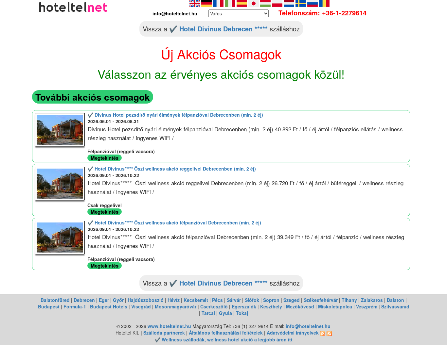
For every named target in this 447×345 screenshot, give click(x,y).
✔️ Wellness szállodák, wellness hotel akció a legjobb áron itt (224, 339)
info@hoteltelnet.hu (308, 326)
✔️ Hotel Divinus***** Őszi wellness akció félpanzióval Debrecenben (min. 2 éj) (174, 222)
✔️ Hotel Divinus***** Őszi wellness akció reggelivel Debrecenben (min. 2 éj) (172, 168)
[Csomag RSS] (329, 332)
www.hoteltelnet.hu (169, 326)
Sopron (271, 300)
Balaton (395, 300)
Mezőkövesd (300, 306)
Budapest (49, 306)
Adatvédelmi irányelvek (293, 332)
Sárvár (234, 300)
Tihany (349, 300)
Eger (104, 300)
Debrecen (84, 300)
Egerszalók (244, 306)
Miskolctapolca (335, 306)
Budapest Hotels (108, 306)
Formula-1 (74, 306)
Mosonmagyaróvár (175, 306)
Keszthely (271, 306)
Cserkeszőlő (214, 306)
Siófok (252, 300)
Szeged (291, 300)
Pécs (217, 300)
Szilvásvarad (395, 306)
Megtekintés (104, 158)
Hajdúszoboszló (146, 300)
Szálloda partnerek (164, 332)
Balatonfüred (55, 300)
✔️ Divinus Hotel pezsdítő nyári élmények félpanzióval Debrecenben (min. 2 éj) (175, 114)
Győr (118, 300)
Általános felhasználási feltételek (226, 332)
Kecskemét (196, 300)
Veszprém (366, 306)
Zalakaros (372, 300)
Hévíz (174, 300)
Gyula (225, 313)
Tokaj (242, 313)
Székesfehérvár (321, 300)
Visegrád (141, 306)
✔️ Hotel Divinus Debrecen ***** (218, 28)
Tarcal (208, 313)
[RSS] (322, 332)
